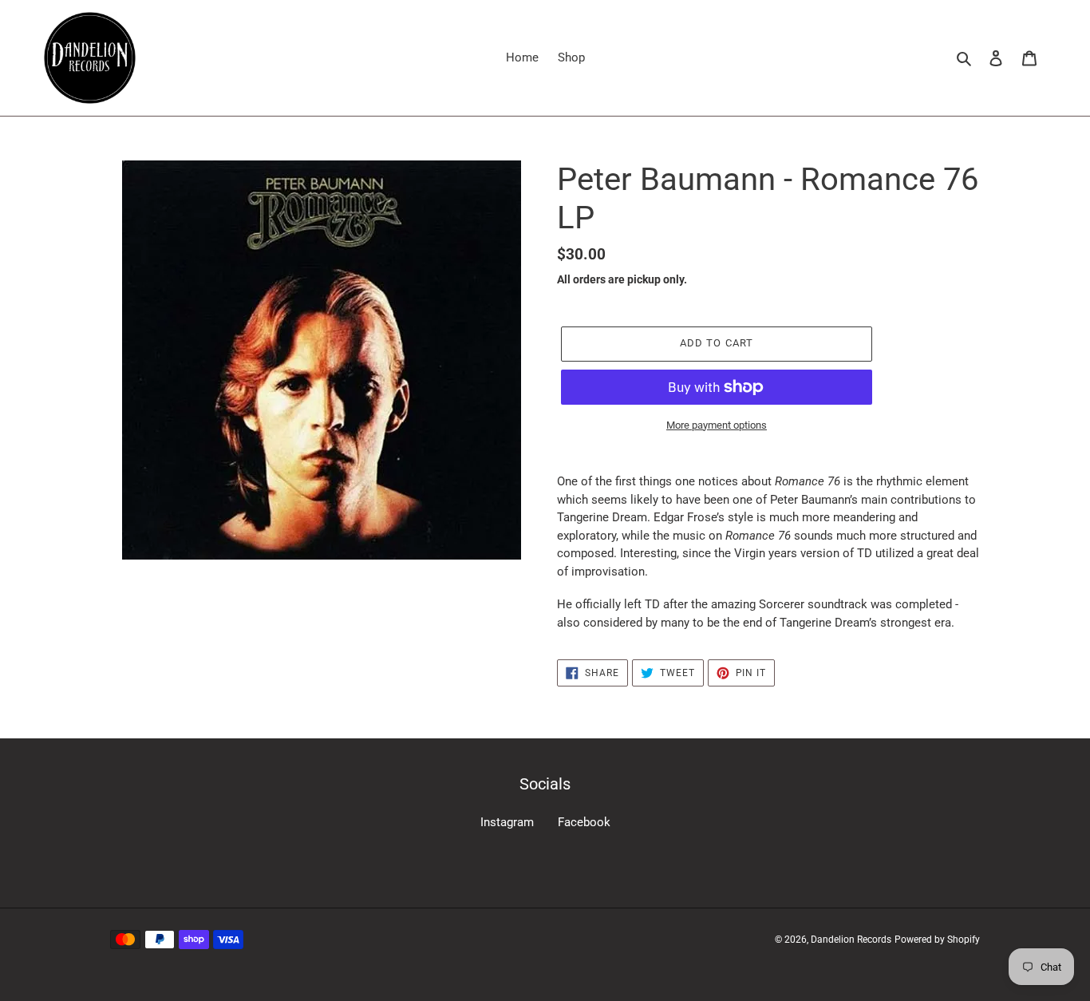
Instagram (507, 822)
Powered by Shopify (937, 939)
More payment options (716, 425)
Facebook (584, 822)
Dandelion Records (851, 939)
